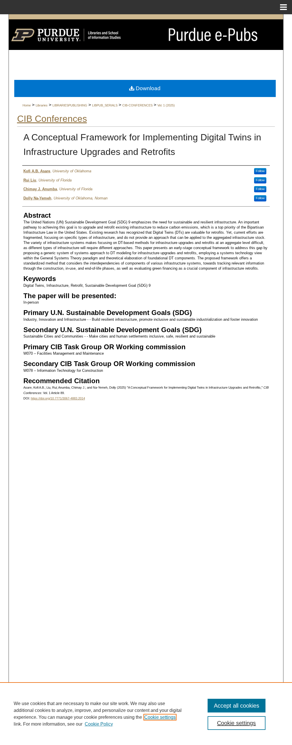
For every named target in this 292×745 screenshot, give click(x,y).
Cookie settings (160, 717)
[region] (146, 713)
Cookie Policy (99, 724)
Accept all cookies (236, 705)
